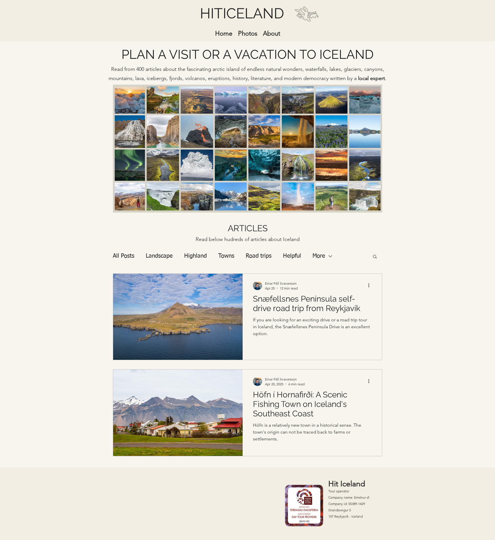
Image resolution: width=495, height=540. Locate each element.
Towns (226, 256)
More (319, 256)
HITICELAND (242, 13)
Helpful (292, 256)
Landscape (159, 256)
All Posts (123, 256)
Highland (195, 256)
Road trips (259, 256)
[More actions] (370, 285)
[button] (375, 257)
